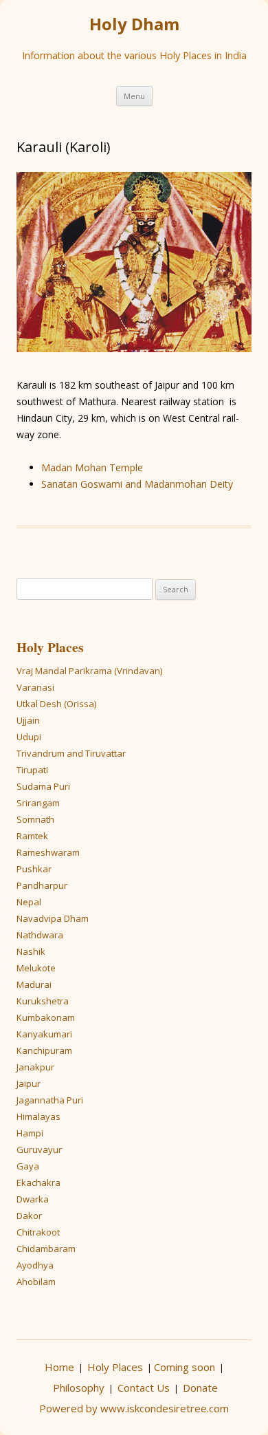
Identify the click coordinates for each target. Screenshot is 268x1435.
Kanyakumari (44, 1034)
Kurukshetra (42, 1001)
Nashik (30, 951)
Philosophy (78, 1387)
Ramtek (32, 836)
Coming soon (184, 1367)
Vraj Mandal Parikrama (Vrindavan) (89, 671)
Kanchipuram (44, 1050)
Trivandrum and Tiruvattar (71, 753)
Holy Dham (134, 24)
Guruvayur (39, 1149)
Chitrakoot (38, 1232)
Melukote (36, 968)
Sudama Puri (43, 786)
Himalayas (38, 1116)
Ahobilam (36, 1281)
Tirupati (32, 770)
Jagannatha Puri (49, 1100)
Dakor (29, 1215)
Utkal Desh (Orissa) (56, 704)
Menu (134, 96)
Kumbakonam (45, 1017)
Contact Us (144, 1387)
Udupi (28, 737)
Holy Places (50, 647)
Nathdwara (39, 935)
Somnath (35, 819)
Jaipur (28, 1083)
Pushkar (34, 869)
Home (59, 1367)
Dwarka (32, 1199)
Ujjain (28, 720)
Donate (200, 1387)
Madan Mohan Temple (92, 467)
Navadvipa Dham (52, 918)
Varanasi (35, 687)
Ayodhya (35, 1265)
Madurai (34, 984)
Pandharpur (41, 885)
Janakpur (35, 1067)
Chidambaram (46, 1248)
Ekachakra (38, 1182)
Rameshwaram (48, 852)
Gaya (27, 1166)
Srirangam (38, 803)
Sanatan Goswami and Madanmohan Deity (137, 483)
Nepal (28, 902)
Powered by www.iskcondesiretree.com (134, 1408)
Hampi (29, 1133)
